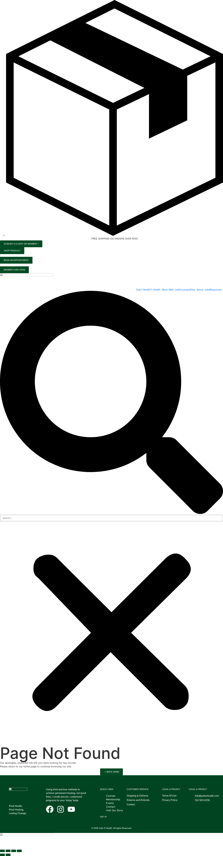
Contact (131, 804)
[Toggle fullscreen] (8, 851)
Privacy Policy (169, 800)
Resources (215, 289)
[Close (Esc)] (19, 851)
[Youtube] (71, 809)
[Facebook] (50, 809)
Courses (184, 289)
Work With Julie (171, 289)
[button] (155, 289)
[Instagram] (60, 809)
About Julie (203, 289)
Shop (192, 289)
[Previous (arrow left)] (2, 855)
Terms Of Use (169, 795)
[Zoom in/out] (2, 851)
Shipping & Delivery (137, 795)
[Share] (13, 851)
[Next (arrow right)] (8, 855)
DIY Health (154, 289)
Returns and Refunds (138, 800)
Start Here (142, 289)
